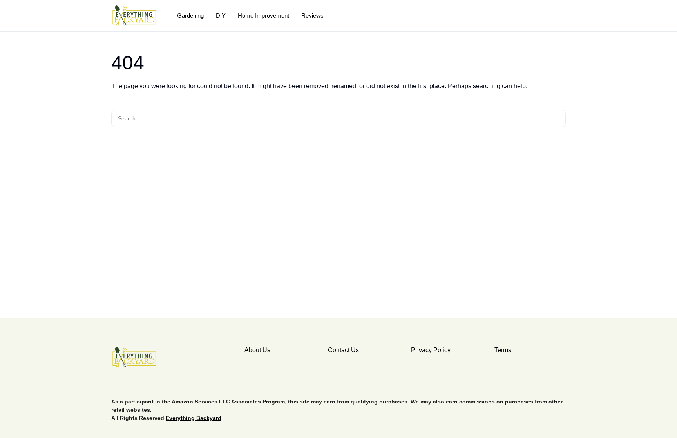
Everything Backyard (193, 418)
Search (558, 118)
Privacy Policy (431, 350)
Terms (502, 350)
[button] (563, 15)
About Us (257, 350)
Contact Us (343, 350)
